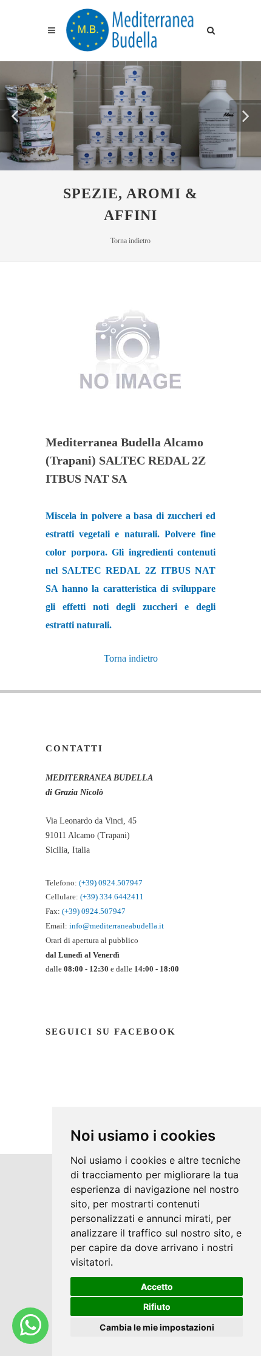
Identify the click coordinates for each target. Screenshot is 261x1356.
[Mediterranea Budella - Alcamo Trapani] (30, 1325)
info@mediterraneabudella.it (116, 925)
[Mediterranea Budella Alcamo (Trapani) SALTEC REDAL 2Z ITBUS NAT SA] (130, 349)
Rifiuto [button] (157, 1306)
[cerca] (211, 28)
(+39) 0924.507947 (111, 882)
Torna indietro (130, 241)
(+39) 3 (92, 896)
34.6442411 (124, 896)
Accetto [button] (157, 1286)
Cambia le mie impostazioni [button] (157, 1327)
